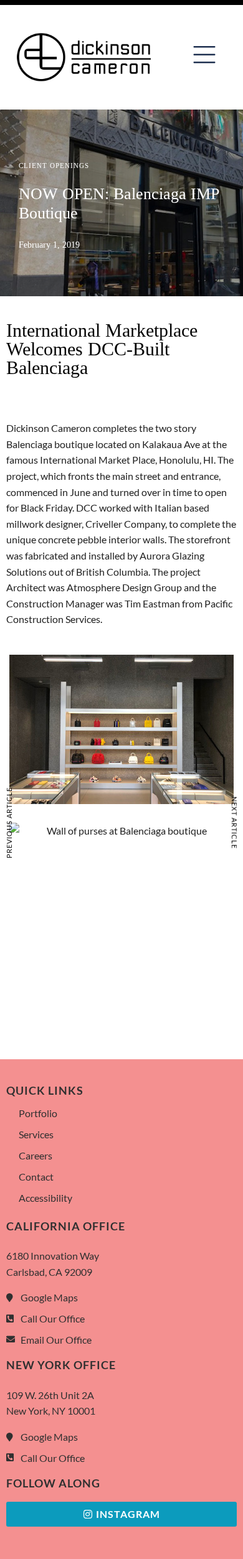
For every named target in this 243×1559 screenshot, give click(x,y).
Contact (36, 1176)
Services (36, 1134)
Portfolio (38, 1113)
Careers (35, 1155)
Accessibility (45, 1198)
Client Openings (54, 165)
